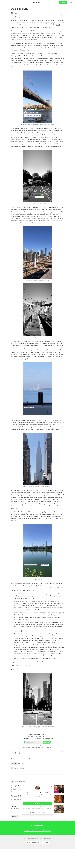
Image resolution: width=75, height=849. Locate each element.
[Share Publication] (57, 2)
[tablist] (17, 763)
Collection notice (47, 838)
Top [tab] (12, 781)
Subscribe (63, 2)
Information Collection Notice (37, 808)
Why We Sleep (30, 54)
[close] (51, 786)
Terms (40, 838)
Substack (30, 846)
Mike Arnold (17, 12)
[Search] (53, 2)
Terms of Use (44, 806)
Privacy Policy (48, 808)
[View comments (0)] (15, 16)
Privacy (36, 838)
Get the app (45, 842)
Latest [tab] (16, 781)
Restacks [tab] (20, 763)
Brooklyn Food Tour (56, 495)
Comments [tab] (14, 763)
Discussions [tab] (22, 781)
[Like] (12, 16)
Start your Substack (34, 842)
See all (14, 816)
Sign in (70, 2)
